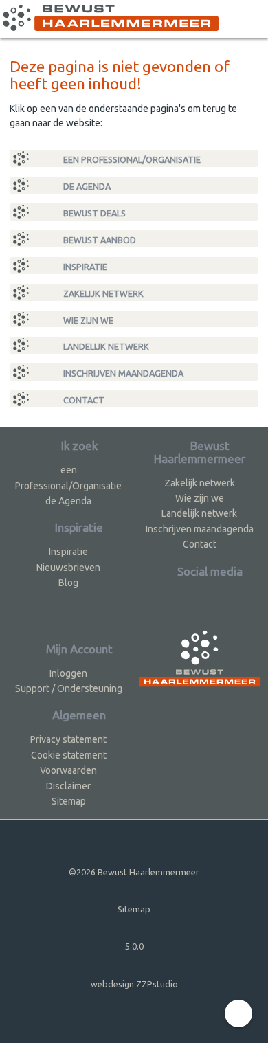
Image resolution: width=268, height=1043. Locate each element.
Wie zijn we (87, 320)
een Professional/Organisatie (131, 159)
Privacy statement (68, 739)
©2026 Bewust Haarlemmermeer (134, 872)
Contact (82, 400)
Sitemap (69, 801)
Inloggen (68, 673)
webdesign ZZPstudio (134, 984)
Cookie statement (69, 755)
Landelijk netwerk (105, 346)
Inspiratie (84, 266)
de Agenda (86, 186)
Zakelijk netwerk (102, 293)
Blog (68, 582)
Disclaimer (68, 786)
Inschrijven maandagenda (122, 373)
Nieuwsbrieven (68, 567)
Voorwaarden (68, 770)
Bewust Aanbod (98, 240)
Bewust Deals (93, 213)
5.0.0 (134, 946)
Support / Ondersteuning (68, 688)
